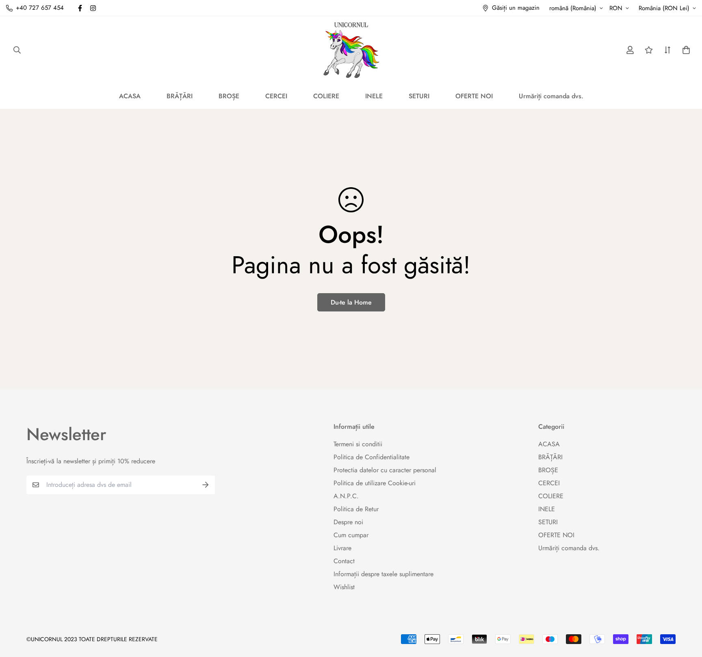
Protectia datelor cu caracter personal (385, 470)
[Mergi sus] (686, 612)
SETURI (419, 96)
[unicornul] (351, 49)
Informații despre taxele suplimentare (383, 574)
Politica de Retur (356, 509)
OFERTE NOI (474, 96)
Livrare (342, 548)
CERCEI (276, 96)
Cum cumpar (351, 535)
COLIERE (326, 96)
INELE (374, 96)
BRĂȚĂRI (180, 96)
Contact (344, 561)
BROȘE (229, 96)
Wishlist (344, 587)
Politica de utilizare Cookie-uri (375, 483)
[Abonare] (205, 484)
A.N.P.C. (346, 496)
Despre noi (348, 522)
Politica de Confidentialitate (372, 457)
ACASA (130, 96)
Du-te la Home (351, 302)
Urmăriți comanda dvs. (551, 96)
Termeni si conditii (358, 444)
